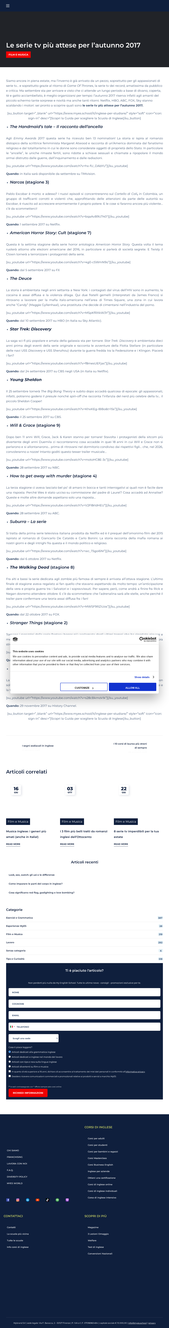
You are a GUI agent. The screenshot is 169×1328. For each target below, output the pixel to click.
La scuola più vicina (18, 1234)
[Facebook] (8, 1200)
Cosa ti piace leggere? (20, 1047)
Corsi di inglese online (100, 1184)
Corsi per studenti (97, 1145)
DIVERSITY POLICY (17, 1176)
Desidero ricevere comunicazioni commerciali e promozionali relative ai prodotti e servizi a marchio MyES (64, 1076)
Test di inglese (96, 1247)
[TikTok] (47, 1200)
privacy (152, 1323)
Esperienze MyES (84, 926)
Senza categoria (84, 950)
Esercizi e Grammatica (84, 917)
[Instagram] (18, 1200)
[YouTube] (37, 1200)
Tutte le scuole (15, 1240)
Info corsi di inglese (18, 1247)
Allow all (132, 687)
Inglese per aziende (99, 1171)
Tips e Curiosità (84, 958)
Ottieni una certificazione (102, 1178)
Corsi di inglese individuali (102, 1191)
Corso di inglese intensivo (102, 1197)
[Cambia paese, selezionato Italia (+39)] (12, 1027)
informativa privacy (135, 1071)
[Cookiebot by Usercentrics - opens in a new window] (141, 639)
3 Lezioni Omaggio (98, 1234)
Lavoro (84, 942)
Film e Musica (18, 54)
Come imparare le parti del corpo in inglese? (36, 883)
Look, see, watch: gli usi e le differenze (32, 874)
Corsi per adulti (96, 1138)
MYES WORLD (15, 1183)
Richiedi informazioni (28, 1092)
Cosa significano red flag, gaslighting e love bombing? (41, 892)
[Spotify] (57, 1200)
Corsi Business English (100, 1164)
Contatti (11, 1227)
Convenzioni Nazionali (100, 1253)
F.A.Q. (10, 1170)
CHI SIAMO (13, 1150)
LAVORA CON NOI (17, 1163)
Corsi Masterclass (97, 1158)
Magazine (93, 1227)
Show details (142, 677)
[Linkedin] (27, 1200)
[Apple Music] (67, 1200)
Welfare (92, 1240)
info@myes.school (137, 1323)
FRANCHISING (15, 1157)
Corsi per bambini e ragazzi (103, 1151)
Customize (82, 687)
